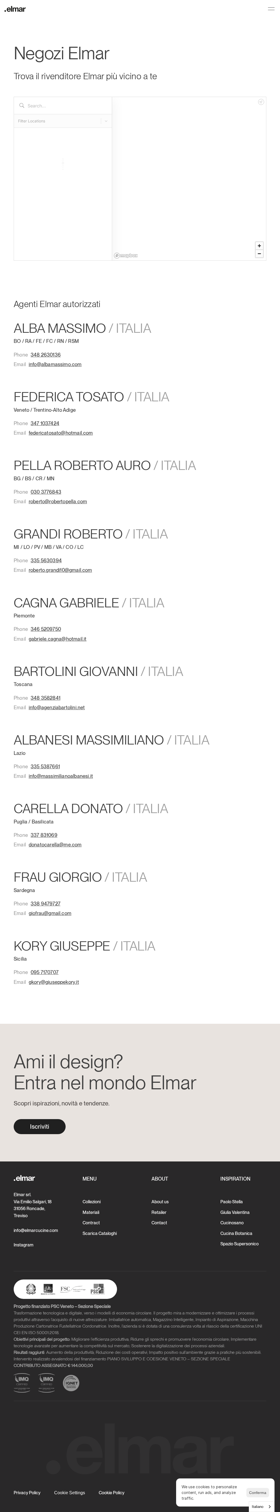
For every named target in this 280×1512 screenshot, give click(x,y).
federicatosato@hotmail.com (61, 433)
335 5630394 (46, 560)
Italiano (257, 1507)
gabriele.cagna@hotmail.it (58, 639)
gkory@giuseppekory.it (54, 982)
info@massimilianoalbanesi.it (61, 776)
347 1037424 (45, 423)
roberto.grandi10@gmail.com (60, 570)
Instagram (23, 1245)
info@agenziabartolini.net (57, 707)
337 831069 (44, 835)
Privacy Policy (27, 1492)
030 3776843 (46, 492)
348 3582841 (45, 698)
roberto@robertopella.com (58, 501)
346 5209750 (46, 629)
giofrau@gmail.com (50, 913)
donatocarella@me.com (55, 845)
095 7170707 (45, 972)
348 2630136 (46, 355)
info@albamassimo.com (55, 364)
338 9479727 (45, 904)
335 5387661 (45, 766)
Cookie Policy (111, 1492)
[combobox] (262, 1506)
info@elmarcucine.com (36, 1230)
